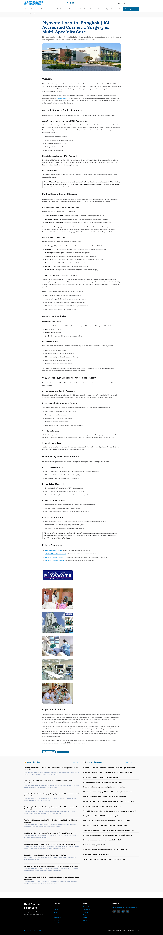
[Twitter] (67, 3)
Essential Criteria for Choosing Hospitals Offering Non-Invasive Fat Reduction (51, 866)
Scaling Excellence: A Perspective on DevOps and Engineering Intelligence (49, 844)
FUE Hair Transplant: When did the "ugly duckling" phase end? (104, 796)
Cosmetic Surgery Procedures (55, 557)
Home (27, 9)
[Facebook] (70, 3)
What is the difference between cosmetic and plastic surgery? (105, 849)
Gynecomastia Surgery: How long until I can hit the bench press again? (107, 772)
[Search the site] (119, 9)
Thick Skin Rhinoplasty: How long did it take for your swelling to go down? (109, 830)
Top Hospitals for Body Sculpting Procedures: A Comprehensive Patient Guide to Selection (51, 878)
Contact (102, 3)
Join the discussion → (132, 763)
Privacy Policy (28, 931)
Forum (113, 9)
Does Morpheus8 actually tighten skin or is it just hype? (102, 782)
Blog (107, 9)
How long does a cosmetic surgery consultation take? (102, 840)
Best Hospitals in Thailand (53, 550)
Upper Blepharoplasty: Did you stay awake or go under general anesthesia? (109, 811)
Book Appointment (131, 9)
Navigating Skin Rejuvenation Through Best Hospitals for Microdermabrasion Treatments (51, 808)
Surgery (51, 9)
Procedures (83, 9)
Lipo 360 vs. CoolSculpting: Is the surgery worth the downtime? (105, 825)
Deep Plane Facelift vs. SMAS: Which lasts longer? (100, 816)
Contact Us (86, 909)
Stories (85, 920)
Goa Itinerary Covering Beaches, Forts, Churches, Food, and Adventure (48, 833)
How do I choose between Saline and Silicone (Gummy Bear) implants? (107, 835)
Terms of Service (39, 931)
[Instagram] (75, 3)
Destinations (61, 9)
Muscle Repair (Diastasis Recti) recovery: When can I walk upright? (106, 820)
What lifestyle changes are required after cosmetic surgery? (104, 859)
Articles (114, 3)
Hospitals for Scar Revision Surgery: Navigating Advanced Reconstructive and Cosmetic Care (51, 795)
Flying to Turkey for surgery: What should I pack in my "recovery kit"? (107, 792)
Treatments (72, 9)
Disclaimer (50, 931)
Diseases (92, 9)
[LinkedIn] (73, 3)
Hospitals (34, 9)
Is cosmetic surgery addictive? (94, 845)
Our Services (87, 907)
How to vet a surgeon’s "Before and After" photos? (101, 777)
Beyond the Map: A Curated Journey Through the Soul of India (45, 855)
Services (108, 3)
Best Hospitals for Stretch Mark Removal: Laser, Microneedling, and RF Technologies (49, 782)
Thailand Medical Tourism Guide (55, 554)
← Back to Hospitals (49, 751)
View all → (76, 763)
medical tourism (62, 98)
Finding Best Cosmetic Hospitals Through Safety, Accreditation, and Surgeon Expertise (51, 821)
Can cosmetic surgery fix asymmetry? (96, 854)
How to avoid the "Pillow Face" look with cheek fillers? (102, 806)
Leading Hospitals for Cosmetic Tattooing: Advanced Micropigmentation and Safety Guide (51, 769)
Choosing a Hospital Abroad (54, 560)
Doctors (43, 9)
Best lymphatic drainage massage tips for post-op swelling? (104, 787)
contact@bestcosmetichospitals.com (129, 3)
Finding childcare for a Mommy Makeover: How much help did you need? (108, 801)
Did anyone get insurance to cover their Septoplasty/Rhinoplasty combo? (109, 767)
